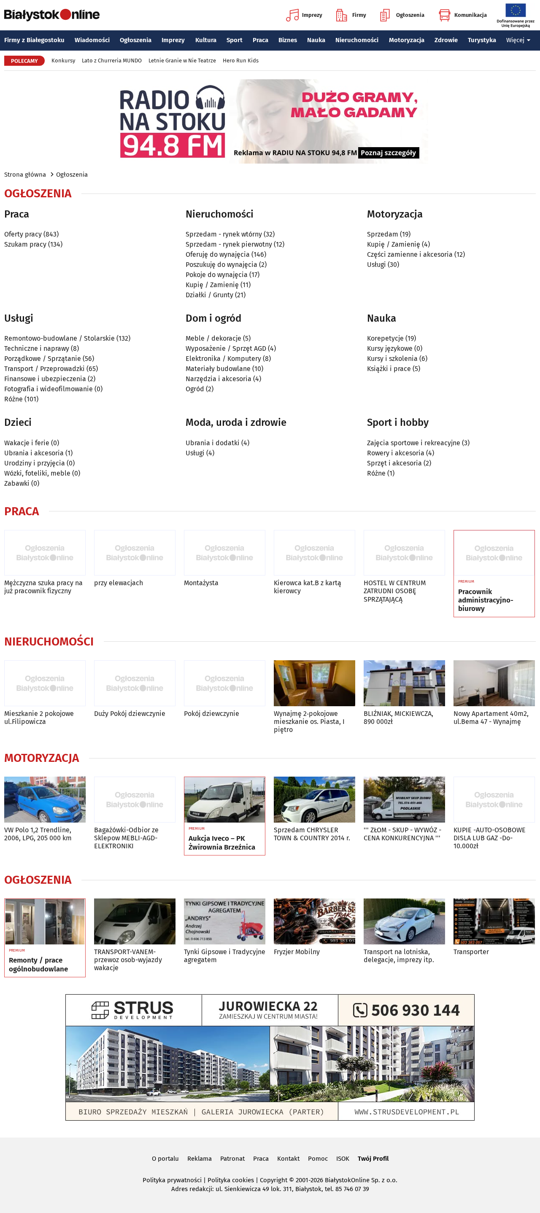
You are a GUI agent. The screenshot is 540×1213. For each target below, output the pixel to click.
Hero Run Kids (241, 60)
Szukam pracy (25, 244)
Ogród (195, 389)
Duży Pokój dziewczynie (129, 714)
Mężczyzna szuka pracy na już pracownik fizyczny (43, 587)
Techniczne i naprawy (36, 348)
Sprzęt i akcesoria (394, 463)
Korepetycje (385, 338)
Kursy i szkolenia (392, 359)
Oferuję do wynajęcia (218, 254)
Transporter (471, 952)
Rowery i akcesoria (395, 453)
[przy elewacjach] (135, 553)
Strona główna (25, 174)
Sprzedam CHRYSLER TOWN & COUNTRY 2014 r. (312, 834)
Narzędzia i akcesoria (218, 379)
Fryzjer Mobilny (297, 952)
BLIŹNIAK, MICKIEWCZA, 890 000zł (398, 718)
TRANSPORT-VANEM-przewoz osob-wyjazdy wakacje (128, 960)
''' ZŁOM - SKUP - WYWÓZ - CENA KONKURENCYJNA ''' (402, 834)
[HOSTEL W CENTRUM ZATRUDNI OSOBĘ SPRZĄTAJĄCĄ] (404, 553)
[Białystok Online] (52, 15)
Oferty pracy (23, 234)
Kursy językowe (390, 348)
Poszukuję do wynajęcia (221, 265)
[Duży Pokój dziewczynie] (135, 683)
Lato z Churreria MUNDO (112, 60)
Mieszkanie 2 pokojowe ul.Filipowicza (39, 718)
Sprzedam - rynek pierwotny (229, 244)
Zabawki (17, 483)
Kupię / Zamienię (212, 285)
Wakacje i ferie (26, 443)
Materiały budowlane (218, 369)
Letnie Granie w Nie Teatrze (182, 60)
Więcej (515, 40)
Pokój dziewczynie (211, 714)
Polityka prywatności (172, 1180)
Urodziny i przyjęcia (34, 463)
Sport (235, 40)
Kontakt (288, 1158)
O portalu (165, 1158)
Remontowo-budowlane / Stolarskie (59, 338)
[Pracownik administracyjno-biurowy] (494, 553)
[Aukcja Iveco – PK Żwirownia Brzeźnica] (224, 800)
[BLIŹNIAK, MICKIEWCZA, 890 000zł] (404, 683)
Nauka (316, 40)
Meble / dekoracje (213, 338)
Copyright (273, 1180)
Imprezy (312, 15)
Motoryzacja (406, 40)
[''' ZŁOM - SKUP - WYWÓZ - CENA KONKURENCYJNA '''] (404, 800)
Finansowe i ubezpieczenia (45, 379)
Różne (13, 399)
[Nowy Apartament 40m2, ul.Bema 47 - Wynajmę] (494, 683)
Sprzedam (382, 234)
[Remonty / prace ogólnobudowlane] (45, 921)
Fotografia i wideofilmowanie (48, 389)
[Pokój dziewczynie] (224, 683)
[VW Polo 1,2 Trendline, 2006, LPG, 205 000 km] (45, 800)
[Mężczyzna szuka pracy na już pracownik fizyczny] (45, 553)
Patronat (232, 1158)
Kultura (205, 40)
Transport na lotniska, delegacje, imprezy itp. (399, 956)
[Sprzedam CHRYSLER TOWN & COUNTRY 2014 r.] (314, 800)
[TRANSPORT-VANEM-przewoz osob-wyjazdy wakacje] (135, 921)
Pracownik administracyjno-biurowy (485, 600)
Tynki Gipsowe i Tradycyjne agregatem (224, 956)
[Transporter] (494, 921)
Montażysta (201, 583)
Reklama (199, 1158)
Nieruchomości (356, 40)
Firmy (359, 15)
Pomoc (318, 1158)
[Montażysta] (224, 553)
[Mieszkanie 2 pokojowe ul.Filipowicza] (45, 683)
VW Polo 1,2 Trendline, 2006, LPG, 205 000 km (38, 834)
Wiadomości (92, 40)
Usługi (376, 265)
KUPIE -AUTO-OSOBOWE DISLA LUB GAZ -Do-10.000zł (490, 838)
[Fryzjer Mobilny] (314, 921)
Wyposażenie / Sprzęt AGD (226, 348)
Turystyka (482, 40)
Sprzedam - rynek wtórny (224, 234)
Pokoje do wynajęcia (217, 275)
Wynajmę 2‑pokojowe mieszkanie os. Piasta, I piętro (309, 722)
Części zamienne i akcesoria (410, 254)
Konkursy (63, 60)
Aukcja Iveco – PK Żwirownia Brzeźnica (222, 842)
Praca (260, 40)
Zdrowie (446, 40)
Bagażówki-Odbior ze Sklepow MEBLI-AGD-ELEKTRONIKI (126, 838)
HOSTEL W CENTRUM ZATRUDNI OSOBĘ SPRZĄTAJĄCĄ (395, 591)
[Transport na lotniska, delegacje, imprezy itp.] (404, 921)
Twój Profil (373, 1158)
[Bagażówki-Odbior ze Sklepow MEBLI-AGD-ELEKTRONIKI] (135, 800)
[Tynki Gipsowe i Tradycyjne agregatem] (224, 921)
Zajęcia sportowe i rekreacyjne (413, 443)
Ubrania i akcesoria (34, 453)
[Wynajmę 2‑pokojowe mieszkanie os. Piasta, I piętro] (314, 683)
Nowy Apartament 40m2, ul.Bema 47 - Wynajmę (491, 718)
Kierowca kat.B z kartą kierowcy (307, 587)
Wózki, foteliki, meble (37, 473)
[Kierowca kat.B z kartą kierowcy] (314, 553)
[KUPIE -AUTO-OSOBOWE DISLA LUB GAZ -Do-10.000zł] (494, 800)
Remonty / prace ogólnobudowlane (38, 964)
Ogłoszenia (410, 15)
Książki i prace (389, 369)
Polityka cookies (231, 1180)
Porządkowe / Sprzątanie (42, 359)
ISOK (342, 1158)
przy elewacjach (118, 583)
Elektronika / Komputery (223, 359)
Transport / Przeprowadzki (44, 369)
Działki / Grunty (209, 295)
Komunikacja (470, 15)
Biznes (287, 40)
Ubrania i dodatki (213, 443)
